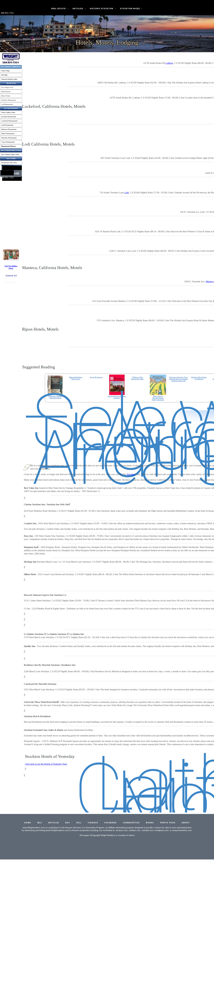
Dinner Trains (5, 96)
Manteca (210, 281)
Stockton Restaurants (8, 100)
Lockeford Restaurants (9, 121)
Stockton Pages (130, 8)
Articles (77, 8)
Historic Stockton (101, 8)
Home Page (5, 71)
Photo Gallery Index (8, 112)
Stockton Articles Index (9, 79)
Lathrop (169, 63)
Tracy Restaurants (8, 142)
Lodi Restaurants (7, 104)
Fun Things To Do (7, 87)
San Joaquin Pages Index (10, 154)
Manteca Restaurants (9, 129)
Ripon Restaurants (8, 133)
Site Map (4, 75)
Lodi (126, 192)
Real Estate (58, 8)
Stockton (131, 474)
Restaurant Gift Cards (9, 162)
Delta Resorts (5, 91)
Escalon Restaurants (8, 117)
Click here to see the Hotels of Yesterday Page (46, 764)
